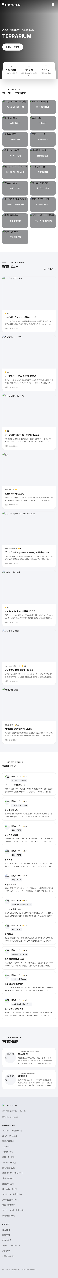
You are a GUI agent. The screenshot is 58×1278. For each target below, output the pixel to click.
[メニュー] (53, 4)
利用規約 (6, 1251)
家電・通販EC (8, 1141)
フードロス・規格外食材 (12, 1194)
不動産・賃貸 (7, 1152)
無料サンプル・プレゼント (12, 1173)
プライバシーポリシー (11, 1245)
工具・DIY (6, 1146)
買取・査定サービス (10, 1199)
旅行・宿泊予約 (8, 1215)
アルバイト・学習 (9, 1162)
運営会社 (6, 1229)
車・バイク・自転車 (9, 1136)
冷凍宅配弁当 (8, 1178)
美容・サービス (8, 1157)
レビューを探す (12, 47)
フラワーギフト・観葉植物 (13, 1210)
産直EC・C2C (8, 1184)
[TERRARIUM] (11, 4)
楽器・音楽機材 (8, 1205)
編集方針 (6, 1235)
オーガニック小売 (9, 1189)
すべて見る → (50, 269)
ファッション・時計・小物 (12, 1130)
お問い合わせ (8, 1256)
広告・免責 (6, 1240)
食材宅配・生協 (8, 1168)
